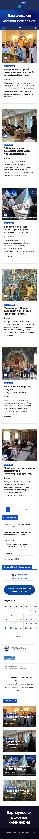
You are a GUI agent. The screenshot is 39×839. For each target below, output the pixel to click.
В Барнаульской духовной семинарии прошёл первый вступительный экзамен (19, 152)
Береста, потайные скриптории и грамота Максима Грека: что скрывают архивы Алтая (19, 231)
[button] (36, 28)
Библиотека (9, 553)
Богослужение (9, 66)
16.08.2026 (10, 237)
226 (25, 509)
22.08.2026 (10, 79)
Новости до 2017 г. (12, 559)
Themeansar (21, 835)
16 (36, 619)
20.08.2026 (10, 158)
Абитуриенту (10, 540)
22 (31, 624)
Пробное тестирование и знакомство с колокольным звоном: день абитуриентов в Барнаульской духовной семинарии (19, 475)
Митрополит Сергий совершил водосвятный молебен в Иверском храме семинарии (19, 74)
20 (21, 624)
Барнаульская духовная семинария (19, 817)
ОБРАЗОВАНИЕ (8, 223)
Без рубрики (8, 144)
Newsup (32, 832)
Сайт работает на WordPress (13, 832)
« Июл (18, 637)
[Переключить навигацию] (20, 28)
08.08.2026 (10, 318)
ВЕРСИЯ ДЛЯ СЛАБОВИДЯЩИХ (19, 576)
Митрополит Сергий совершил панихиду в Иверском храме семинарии (17, 312)
